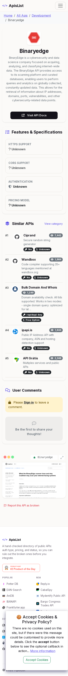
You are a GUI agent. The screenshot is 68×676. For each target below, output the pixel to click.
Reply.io (45, 583)
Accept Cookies (37, 660)
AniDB (10, 595)
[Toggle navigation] (60, 5)
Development (41, 15)
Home (8, 15)
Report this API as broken (23, 505)
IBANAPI (11, 601)
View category (53, 223)
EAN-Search (14, 589)
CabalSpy (46, 589)
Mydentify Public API (53, 595)
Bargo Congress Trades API (50, 603)
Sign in (29, 402)
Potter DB (12, 583)
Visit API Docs (36, 115)
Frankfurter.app (16, 607)
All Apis (22, 15)
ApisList (13, 5)
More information (42, 651)
